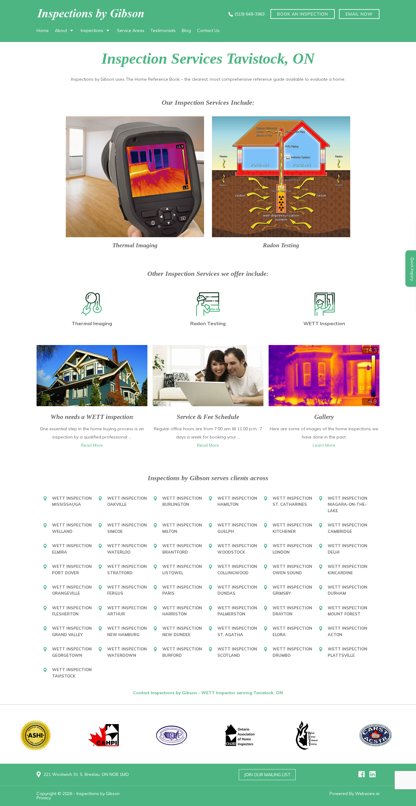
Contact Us (208, 30)
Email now (359, 14)
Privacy (44, 798)
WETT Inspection (324, 323)
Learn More (324, 445)
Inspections (92, 30)
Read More (92, 445)
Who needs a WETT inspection (92, 417)
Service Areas (130, 30)
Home (43, 30)
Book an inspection (302, 14)
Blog (186, 30)
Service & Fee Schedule (208, 417)
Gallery (324, 417)
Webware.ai (367, 793)
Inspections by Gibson (98, 793)
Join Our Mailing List (267, 774)
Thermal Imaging (134, 245)
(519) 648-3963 (249, 14)
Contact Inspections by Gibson (165, 692)
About (61, 30)
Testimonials (163, 30)
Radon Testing (281, 245)
